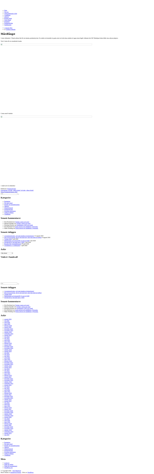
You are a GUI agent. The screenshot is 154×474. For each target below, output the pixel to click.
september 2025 (8, 333)
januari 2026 (7, 327)
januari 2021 (7, 409)
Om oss (6, 12)
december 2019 (8, 427)
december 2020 (8, 411)
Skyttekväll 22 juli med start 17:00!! (14, 242)
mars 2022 (7, 391)
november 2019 (8, 428)
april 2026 (7, 322)
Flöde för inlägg (8, 464)
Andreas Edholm (10, 29)
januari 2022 (7, 394)
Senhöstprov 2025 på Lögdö (25, 225)
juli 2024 (6, 353)
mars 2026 (7, 324)
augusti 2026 (7, 319)
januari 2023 (7, 377)
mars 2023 (7, 374)
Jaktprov (6, 17)
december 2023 (8, 362)
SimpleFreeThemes (15, 472)
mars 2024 (7, 359)
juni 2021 (7, 403)
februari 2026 (8, 325)
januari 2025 (7, 345)
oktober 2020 (8, 414)
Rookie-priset (8, 18)
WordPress (30, 472)
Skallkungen (7, 25)
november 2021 (8, 398)
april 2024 (7, 358)
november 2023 (8, 364)
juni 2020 (7, 419)
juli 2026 (6, 321)
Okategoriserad (8, 208)
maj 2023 (7, 370)
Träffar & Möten (9, 212)
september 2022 (8, 383)
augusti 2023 (7, 367)
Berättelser (7, 201)
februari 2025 (8, 343)
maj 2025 (7, 338)
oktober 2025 (8, 332)
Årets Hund (7, 20)
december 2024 (8, 346)
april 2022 (7, 390)
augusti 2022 (7, 385)
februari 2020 (8, 423)
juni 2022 (7, 386)
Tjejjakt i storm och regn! (22, 222)
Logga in (6, 463)
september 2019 (8, 431)
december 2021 (8, 396)
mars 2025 (7, 341)
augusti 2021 (7, 401)
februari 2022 (8, 393)
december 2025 (8, 329)
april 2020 (7, 420)
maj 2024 (7, 356)
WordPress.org (8, 467)
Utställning (7, 15)
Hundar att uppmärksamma (12, 204)
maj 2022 (7, 388)
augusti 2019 (7, 433)
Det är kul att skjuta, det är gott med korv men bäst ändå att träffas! (23, 237)
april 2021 (7, 404)
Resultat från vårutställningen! (12, 244)
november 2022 (8, 380)
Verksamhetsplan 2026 (10, 13)
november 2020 (8, 412)
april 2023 (7, 372)
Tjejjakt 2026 (8, 239)
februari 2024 (8, 361)
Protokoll (6, 21)
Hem (5, 10)
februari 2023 (8, 375)
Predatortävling (8, 23)
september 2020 (8, 415)
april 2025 (7, 340)
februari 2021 (8, 407)
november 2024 (8, 348)
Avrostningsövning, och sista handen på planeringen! (19, 236)
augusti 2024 (7, 351)
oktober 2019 (8, 430)
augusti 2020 (7, 417)
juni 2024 (7, 354)
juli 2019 (6, 435)
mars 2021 (7, 406)
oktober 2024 (8, 350)
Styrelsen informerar (10, 211)
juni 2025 (7, 337)
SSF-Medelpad (7, 3)
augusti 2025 (7, 335)
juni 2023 (7, 369)
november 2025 (8, 330)
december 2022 (8, 378)
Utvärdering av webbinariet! (12, 245)
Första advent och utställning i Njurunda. (26, 226)
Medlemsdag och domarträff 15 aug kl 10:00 (16, 240)
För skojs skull (8, 203)
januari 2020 (7, 425)
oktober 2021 (8, 399)
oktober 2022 (8, 382)
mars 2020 (7, 422)
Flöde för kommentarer (10, 466)
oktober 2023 (8, 366)
